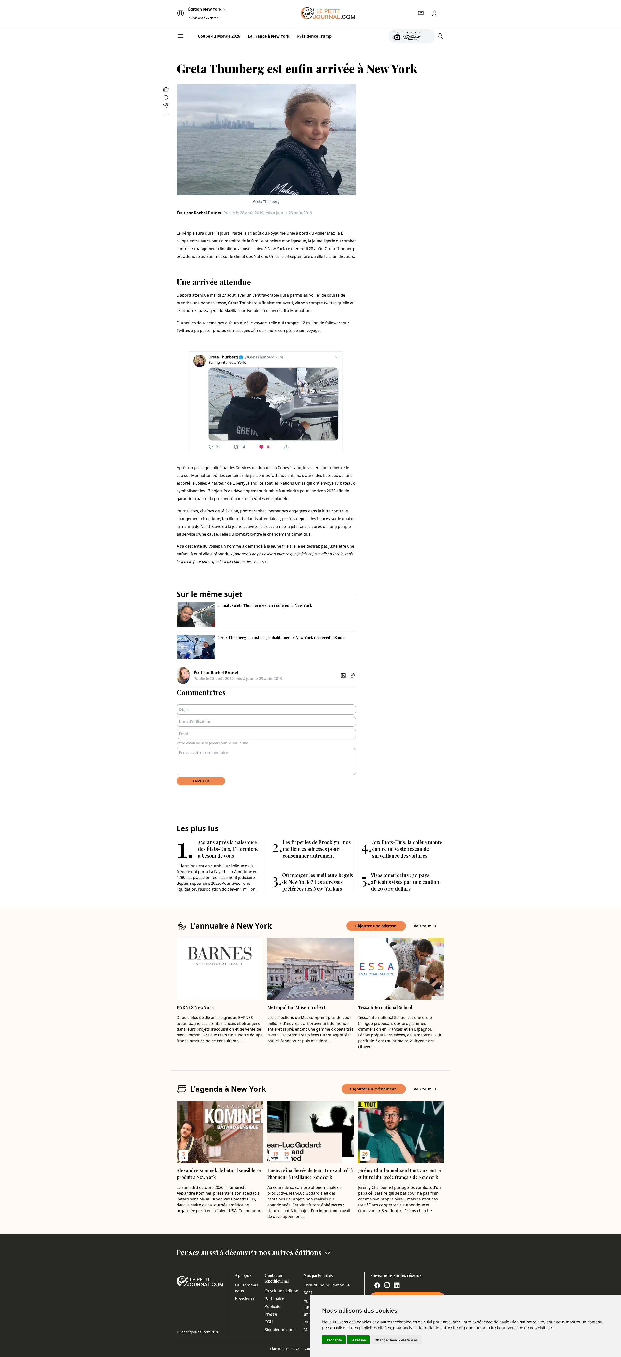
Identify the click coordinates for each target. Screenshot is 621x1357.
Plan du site (281, 1348)
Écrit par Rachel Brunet (199, 212)
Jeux (307, 1322)
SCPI (308, 1292)
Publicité (272, 1306)
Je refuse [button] (358, 1340)
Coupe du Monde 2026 (219, 36)
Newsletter (245, 1298)
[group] (428, 35)
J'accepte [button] (334, 1340)
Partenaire (274, 1298)
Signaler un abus (280, 1329)
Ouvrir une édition (281, 1291)
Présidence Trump (314, 36)
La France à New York (268, 36)
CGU (269, 1322)
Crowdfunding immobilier (327, 1285)
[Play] (428, 36)
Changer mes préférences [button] (396, 1340)
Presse (271, 1314)
